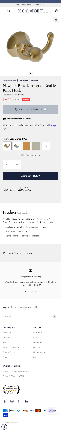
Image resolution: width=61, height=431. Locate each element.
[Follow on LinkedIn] (26, 401)
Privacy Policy (9, 352)
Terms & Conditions (11, 347)
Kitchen (36, 337)
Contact (6, 337)
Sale (35, 357)
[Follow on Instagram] (12, 401)
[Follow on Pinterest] (19, 401)
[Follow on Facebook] (5, 401)
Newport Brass (9, 80)
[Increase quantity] (17, 164)
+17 (45, 146)
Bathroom (37, 333)
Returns (6, 342)
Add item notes (33, 155)
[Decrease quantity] (6, 164)
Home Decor (39, 352)
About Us (7, 333)
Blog (5, 357)
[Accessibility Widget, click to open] (4, 427)
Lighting (36, 347)
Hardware (37, 342)
